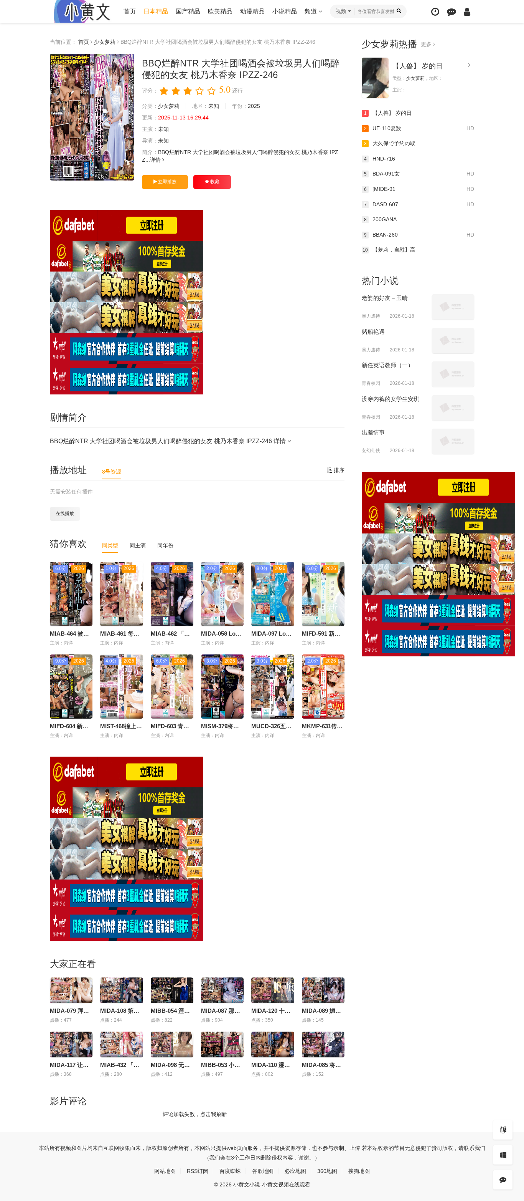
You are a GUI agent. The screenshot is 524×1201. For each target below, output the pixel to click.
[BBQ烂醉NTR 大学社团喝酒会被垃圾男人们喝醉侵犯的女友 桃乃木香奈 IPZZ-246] (92, 117)
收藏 (214, 181)
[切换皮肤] (502, 1155)
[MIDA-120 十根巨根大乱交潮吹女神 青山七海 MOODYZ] (272, 990)
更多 (427, 44)
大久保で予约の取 (390, 143)
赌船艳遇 (373, 331)
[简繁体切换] (502, 1130)
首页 (130, 11)
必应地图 (295, 1171)
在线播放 (65, 513)
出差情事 (373, 432)
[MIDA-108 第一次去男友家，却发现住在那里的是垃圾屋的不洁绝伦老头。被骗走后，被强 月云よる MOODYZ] (121, 990)
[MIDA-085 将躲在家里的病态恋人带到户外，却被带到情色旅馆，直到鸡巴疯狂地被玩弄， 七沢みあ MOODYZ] (323, 1044)
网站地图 (165, 1171)
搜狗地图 (359, 1171)
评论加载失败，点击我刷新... (197, 1114)
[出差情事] (453, 441)
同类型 (110, 545)
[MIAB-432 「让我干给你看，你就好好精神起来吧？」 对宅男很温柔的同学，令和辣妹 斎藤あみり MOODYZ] (121, 1044)
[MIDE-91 (419, 189)
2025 (254, 106)
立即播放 (166, 181)
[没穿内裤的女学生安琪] (453, 408)
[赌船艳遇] (453, 340)
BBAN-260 (419, 235)
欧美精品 (220, 11)
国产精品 (188, 11)
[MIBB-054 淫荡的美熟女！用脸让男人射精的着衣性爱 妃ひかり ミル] (172, 990)
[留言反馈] (451, 12)
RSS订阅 (197, 1171)
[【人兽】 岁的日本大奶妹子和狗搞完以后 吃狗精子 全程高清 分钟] (375, 78)
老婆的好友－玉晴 (385, 298)
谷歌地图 (263, 1171)
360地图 (327, 1171)
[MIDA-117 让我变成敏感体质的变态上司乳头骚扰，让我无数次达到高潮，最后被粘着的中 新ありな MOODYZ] (71, 1044)
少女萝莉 (104, 42)
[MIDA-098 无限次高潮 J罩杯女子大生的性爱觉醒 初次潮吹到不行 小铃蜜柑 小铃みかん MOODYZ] (172, 1044)
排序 (338, 470)
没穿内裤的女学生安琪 (390, 399)
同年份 (165, 545)
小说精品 (284, 11)
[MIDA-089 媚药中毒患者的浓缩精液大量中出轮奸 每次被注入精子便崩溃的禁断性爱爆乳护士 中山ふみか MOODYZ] (323, 990)
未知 (213, 106)
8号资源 (111, 472)
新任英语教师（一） (388, 365)
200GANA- (381, 219)
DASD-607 (419, 204)
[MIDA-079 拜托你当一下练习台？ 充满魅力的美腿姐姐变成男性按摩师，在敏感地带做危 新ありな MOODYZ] (71, 990)
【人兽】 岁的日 (417, 66)
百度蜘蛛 (230, 1171)
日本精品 (155, 11)
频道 (311, 11)
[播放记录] (435, 12)
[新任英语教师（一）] (453, 374)
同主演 (138, 545)
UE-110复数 (419, 128)
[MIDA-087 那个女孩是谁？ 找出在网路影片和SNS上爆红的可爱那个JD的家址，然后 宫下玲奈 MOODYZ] (222, 990)
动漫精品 (252, 11)
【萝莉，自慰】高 (389, 250)
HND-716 (379, 159)
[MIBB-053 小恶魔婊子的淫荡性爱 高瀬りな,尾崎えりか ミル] (222, 1044)
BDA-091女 (419, 174)
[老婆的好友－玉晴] (453, 307)
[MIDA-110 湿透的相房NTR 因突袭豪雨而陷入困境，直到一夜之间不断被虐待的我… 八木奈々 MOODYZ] (272, 1044)
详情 (156, 160)
